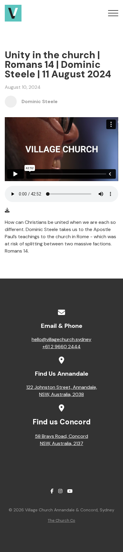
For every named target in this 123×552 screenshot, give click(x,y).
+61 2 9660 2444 (61, 346)
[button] (113, 13)
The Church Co (61, 520)
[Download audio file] (7, 210)
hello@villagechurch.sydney (61, 339)
